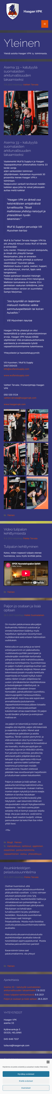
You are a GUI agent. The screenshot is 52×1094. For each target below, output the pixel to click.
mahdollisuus (14, 846)
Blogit (10, 842)
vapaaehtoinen (11, 854)
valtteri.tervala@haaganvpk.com (20, 398)
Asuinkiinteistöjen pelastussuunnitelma (20, 870)
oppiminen (37, 846)
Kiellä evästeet (26, 1081)
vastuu (23, 854)
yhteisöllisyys (35, 854)
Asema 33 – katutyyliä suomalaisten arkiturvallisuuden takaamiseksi (20, 73)
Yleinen (11, 515)
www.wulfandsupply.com (16, 375)
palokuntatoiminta (25, 850)
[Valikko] (44, 24)
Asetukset (26, 1088)
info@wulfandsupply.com (16, 369)
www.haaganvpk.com (15, 404)
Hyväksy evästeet (26, 1074)
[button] (48, 1062)
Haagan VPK (33, 11)
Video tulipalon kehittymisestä (15, 531)
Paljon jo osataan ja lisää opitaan (20, 999)
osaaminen (9, 850)
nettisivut (26, 846)
